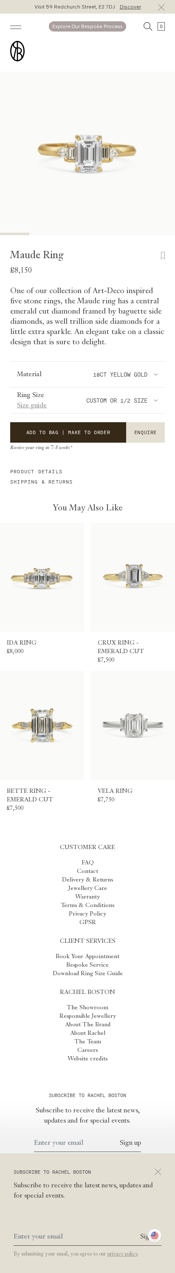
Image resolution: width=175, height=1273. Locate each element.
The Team (87, 1042)
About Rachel (87, 1033)
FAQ (88, 863)
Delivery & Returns (87, 880)
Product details (36, 472)
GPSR (87, 922)
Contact (87, 871)
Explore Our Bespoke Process (87, 26)
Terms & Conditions (87, 905)
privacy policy (122, 1254)
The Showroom (87, 1008)
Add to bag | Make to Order (68, 432)
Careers (87, 1050)
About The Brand (87, 1025)
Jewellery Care (87, 888)
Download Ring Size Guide (88, 973)
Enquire (145, 432)
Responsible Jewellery (87, 1016)
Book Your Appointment (87, 956)
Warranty (87, 897)
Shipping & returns (41, 482)
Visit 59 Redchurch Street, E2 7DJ (87, 7)
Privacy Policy (87, 914)
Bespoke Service (87, 965)
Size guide (32, 405)
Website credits (87, 1059)
